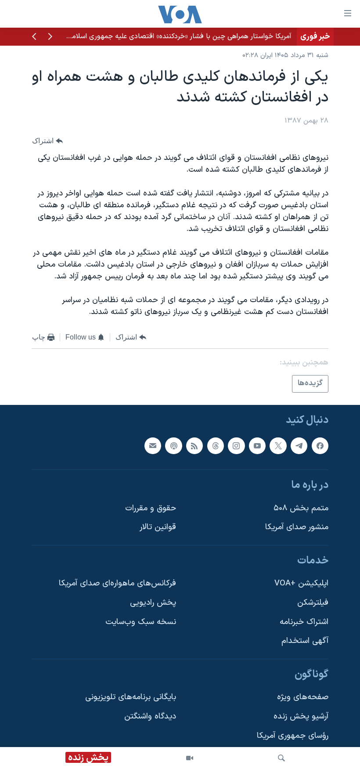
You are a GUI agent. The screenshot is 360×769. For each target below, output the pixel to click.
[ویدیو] (189, 758)
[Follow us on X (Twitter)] (278, 445)
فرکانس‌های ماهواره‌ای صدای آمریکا (117, 583)
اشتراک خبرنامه (304, 622)
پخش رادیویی (153, 603)
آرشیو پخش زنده (301, 716)
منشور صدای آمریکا (296, 527)
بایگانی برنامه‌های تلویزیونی (130, 697)
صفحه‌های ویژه (302, 697)
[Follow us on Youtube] (257, 445)
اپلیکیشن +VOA (301, 583)
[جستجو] (281, 758)
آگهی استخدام (304, 641)
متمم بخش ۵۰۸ (301, 508)
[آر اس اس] (194, 445)
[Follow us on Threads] (215, 445)
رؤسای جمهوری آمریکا (292, 736)
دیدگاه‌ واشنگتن (150, 716)
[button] (50, 37)
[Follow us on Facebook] (320, 445)
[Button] (47, 141)
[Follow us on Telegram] (299, 445)
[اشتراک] (152, 445)
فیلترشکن (312, 603)
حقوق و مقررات (150, 508)
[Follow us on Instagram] (236, 445)
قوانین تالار (158, 527)
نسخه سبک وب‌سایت (140, 622)
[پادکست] (173, 445)
